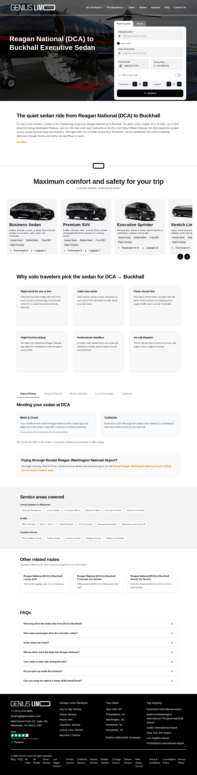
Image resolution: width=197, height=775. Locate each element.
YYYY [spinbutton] (136, 65)
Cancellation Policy (169, 761)
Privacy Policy (182, 761)
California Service (82, 761)
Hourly (140, 23)
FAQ (167, 7)
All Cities (28, 761)
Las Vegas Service (57, 763)
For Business (114, 7)
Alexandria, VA (114, 730)
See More (22, 142)
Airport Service (68, 714)
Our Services (93, 7)
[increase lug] (179, 84)
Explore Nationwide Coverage (123, 737)
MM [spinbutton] (126, 65)
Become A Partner (70, 735)
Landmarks (127, 393)
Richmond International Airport (164, 709)
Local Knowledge (104, 393)
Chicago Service (116, 761)
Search (151, 93)
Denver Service (128, 761)
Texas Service (46, 761)
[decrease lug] (169, 84)
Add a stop (126, 43)
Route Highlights (78, 393)
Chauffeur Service (70, 724)
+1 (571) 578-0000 (21, 711)
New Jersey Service (139, 763)
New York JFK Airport (159, 732)
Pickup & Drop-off (53, 393)
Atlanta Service (94, 761)
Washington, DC (115, 719)
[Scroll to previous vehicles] (180, 257)
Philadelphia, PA (115, 714)
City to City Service (70, 709)
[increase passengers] (145, 84)
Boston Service (105, 761)
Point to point (124, 23)
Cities (132, 7)
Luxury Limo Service (71, 730)
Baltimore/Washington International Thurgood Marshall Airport (165, 718)
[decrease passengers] (135, 84)
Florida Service (70, 761)
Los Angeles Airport (158, 738)
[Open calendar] (120, 65)
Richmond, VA (114, 724)
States (142, 7)
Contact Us (180, 7)
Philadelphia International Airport (165, 743)
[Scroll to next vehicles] (187, 257)
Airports (155, 7)
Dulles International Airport (162, 727)
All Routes (36, 761)
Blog (13, 759)
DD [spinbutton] (131, 65)
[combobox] (150, 36)
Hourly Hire (66, 719)
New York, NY (114, 709)
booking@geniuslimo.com (26, 716)
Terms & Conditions (154, 761)
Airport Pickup (28, 393)
